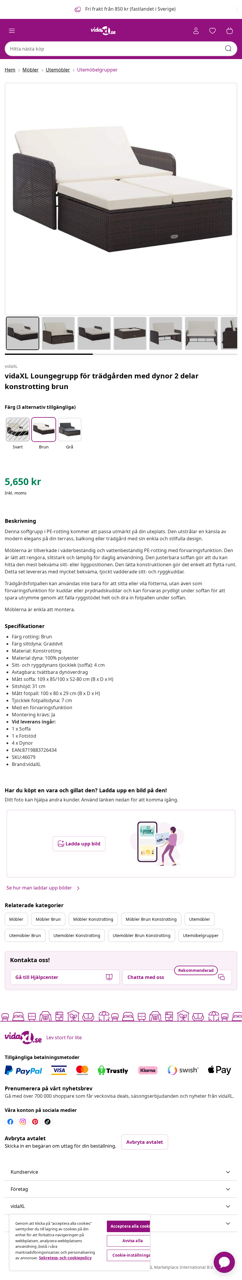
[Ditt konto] (196, 30)
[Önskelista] (212, 30)
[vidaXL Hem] (103, 30)
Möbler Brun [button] (48, 919)
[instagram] (23, 1122)
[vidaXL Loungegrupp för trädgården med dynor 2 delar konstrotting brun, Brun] (121, 199)
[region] (79, 1242)
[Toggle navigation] (12, 31)
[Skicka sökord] (228, 48)
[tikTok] (47, 1122)
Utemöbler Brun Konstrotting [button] (142, 935)
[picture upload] (157, 843)
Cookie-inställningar (132, 1255)
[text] (23, 483)
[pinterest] (35, 1122)
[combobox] (121, 48)
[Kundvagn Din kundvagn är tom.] (229, 30)
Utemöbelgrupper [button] (201, 935)
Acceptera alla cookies (133, 1226)
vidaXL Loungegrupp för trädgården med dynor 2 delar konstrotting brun (102, 381)
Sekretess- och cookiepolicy (65, 1258)
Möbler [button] (16, 919)
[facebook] (10, 1122)
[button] (124, 9)
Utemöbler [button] (199, 919)
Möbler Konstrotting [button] (93, 919)
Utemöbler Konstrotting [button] (76, 935)
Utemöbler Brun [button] (25, 935)
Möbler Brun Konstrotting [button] (151, 919)
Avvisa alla (132, 1240)
